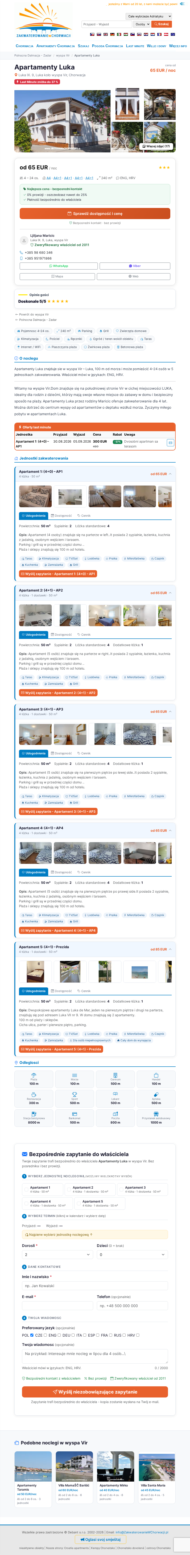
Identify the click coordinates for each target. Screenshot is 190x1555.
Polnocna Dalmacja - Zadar (32, 55)
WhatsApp (60, 266)
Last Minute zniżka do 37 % (39, 82)
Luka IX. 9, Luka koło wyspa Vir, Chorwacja (52, 75)
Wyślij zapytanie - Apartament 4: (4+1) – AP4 (60, 930)
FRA (105, 1335)
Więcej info (178, 46)
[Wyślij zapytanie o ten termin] (170, 442)
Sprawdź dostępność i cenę (97, 213)
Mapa (59, 276)
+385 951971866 (38, 258)
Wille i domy (156, 46)
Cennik (86, 515)
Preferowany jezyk (48, 1327)
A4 (49, 178)
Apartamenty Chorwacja (55, 46)
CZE (39, 1335)
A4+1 (57, 178)
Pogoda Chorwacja (107, 46)
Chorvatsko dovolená (130, 1548)
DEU (67, 1335)
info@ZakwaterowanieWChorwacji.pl (142, 1532)
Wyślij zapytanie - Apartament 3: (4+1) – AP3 (60, 811)
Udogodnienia (35, 515)
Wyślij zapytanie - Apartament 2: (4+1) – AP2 (60, 693)
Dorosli (30, 1245)
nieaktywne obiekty (31, 1548)
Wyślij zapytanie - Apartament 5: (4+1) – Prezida (63, 1049)
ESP (92, 1335)
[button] (95, 299)
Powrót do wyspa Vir (34, 314)
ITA (79, 1335)
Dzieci (110, 1245)
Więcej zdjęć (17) (158, 146)
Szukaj (163, 24)
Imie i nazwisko (37, 1276)
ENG (53, 1335)
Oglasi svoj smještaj (102, 1539)
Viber (137, 266)
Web (136, 276)
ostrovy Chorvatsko (158, 1548)
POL (26, 1335)
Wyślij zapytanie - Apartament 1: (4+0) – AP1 (60, 574)
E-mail (29, 1296)
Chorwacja (24, 46)
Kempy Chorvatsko (103, 1548)
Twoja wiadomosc (48, 1344)
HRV (131, 1335)
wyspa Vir (63, 55)
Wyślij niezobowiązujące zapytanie (97, 1392)
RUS (118, 1335)
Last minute (135, 46)
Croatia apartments (76, 1548)
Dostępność (63, 515)
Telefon (114, 1296)
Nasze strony (54, 1548)
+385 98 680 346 (39, 252)
